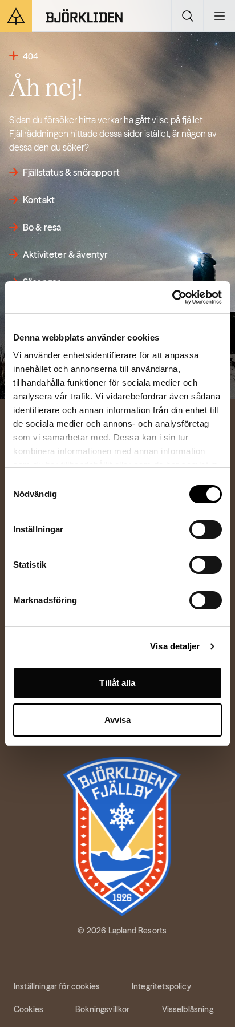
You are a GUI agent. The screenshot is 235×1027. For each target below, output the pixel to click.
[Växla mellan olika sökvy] (187, 16)
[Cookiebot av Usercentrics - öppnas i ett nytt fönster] (172, 297)
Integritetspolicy (161, 986)
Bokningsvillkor (102, 1009)
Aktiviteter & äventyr (65, 254)
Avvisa (117, 720)
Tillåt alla (117, 683)
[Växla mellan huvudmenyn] (219, 16)
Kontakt (39, 199)
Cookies (28, 1009)
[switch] (205, 529)
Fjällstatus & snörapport (71, 172)
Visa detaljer (175, 646)
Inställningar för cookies (57, 986)
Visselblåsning (187, 1009)
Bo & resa (42, 227)
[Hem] (84, 16)
